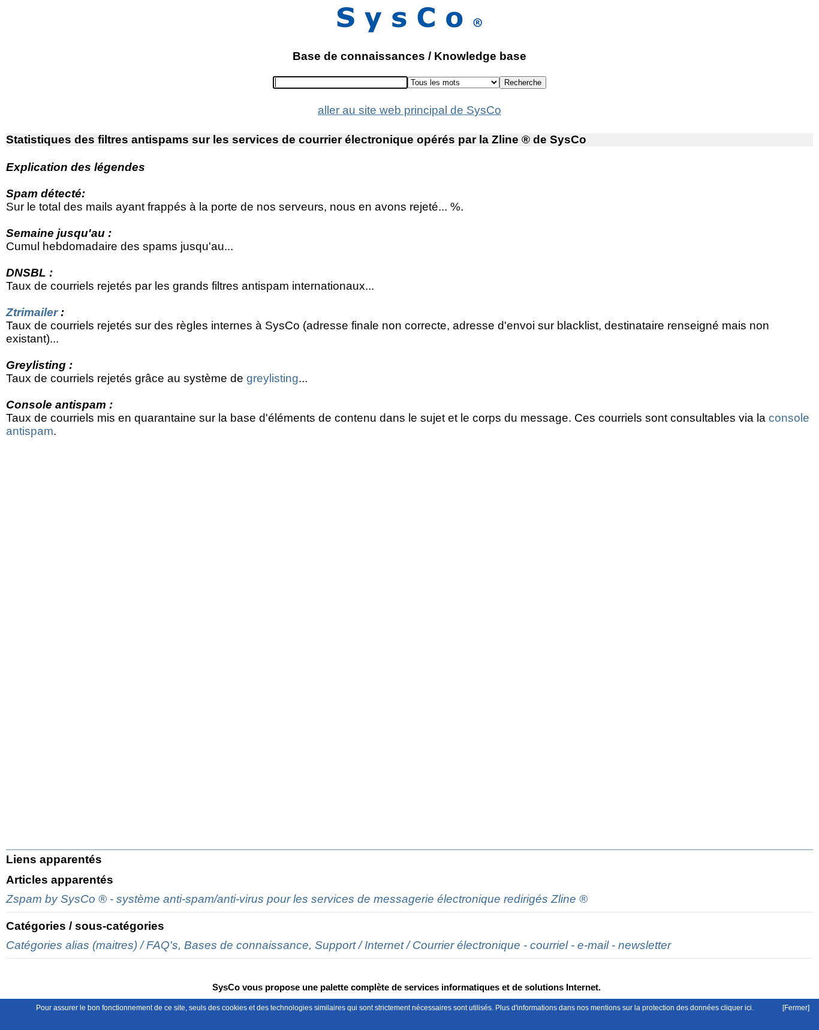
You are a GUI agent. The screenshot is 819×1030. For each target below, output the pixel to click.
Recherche (522, 82)
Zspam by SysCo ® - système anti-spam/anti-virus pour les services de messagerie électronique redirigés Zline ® (297, 899)
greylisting (272, 378)
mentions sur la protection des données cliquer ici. (672, 1008)
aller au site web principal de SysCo (409, 110)
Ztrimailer (32, 312)
